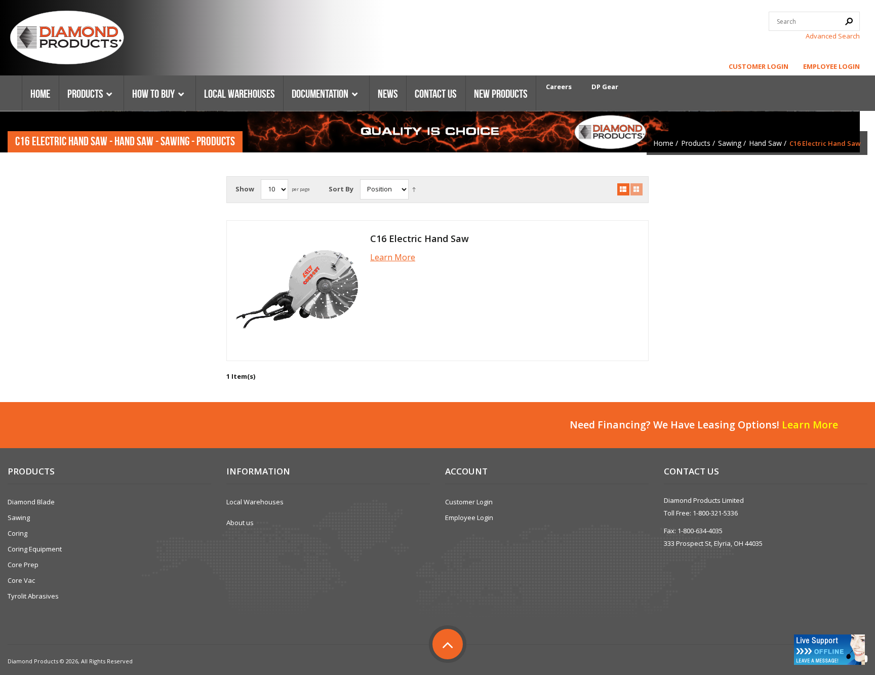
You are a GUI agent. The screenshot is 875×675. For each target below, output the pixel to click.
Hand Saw (765, 143)
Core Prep (23, 564)
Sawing (729, 143)
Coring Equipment (35, 548)
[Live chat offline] (829, 649)
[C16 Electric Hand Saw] (296, 290)
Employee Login (831, 66)
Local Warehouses (255, 501)
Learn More (392, 257)
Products (695, 143)
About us (240, 522)
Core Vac (21, 580)
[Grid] (636, 189)
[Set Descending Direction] (414, 189)
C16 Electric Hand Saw (419, 238)
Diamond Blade (31, 501)
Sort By (341, 188)
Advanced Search (833, 36)
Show (244, 188)
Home (663, 143)
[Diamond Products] (67, 39)
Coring (17, 533)
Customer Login (758, 66)
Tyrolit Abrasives (33, 596)
